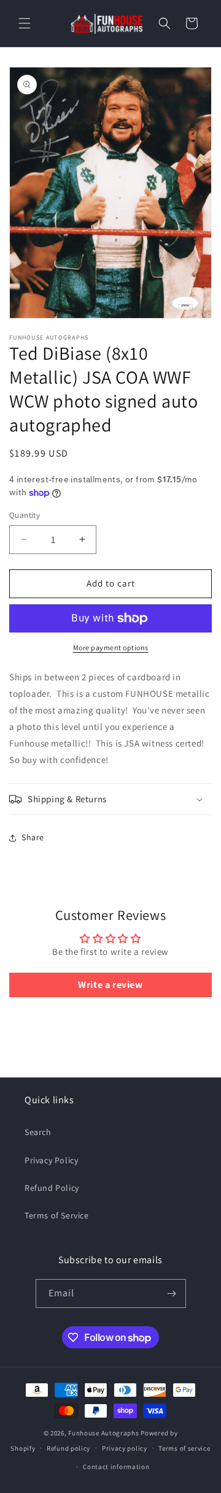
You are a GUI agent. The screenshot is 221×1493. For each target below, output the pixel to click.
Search (38, 1132)
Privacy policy (124, 1448)
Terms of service (184, 1448)
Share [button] (32, 837)
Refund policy (68, 1448)
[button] (24, 23)
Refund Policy (52, 1187)
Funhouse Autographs (103, 1433)
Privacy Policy (51, 1160)
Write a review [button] (110, 984)
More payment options (111, 647)
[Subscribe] (171, 1293)
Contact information (116, 1466)
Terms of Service (57, 1215)
